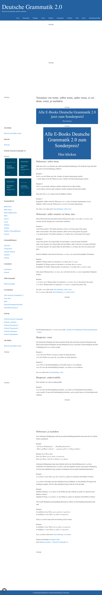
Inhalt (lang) (8, 209)
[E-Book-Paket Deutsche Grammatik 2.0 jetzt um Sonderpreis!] (67, 123)
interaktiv (7, 255)
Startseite (7, 145)
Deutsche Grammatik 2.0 (32, 7)
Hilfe (5, 301)
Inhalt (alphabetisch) (10, 213)
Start (17, 18)
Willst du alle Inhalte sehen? (13, 133)
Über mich (7, 298)
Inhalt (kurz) (8, 206)
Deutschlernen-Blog (94, 18)
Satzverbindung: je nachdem (62, 534)
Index (5, 216)
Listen (43, 18)
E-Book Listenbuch (10, 322)
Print (77, 18)
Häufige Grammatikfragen (12, 231)
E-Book (6, 234)
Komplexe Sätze (55, 539)
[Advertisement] (51, 40)
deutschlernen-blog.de (11, 307)
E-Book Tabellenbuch (11, 334)
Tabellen (50, 18)
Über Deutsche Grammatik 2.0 (13, 295)
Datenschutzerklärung (56, 593)
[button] (4, 590)
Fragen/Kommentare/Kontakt (13, 304)
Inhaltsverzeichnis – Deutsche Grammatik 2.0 (54, 542)
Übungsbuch (8, 248)
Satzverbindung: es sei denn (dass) (64, 292)
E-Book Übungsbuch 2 (11, 328)
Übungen (35, 18)
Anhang (6, 228)
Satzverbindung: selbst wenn (62, 209)
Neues (83, 18)
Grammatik (26, 18)
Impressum (66, 593)
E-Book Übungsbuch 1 (11, 325)
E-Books (69, 18)
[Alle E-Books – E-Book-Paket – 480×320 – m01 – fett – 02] (67, 159)
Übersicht (7, 245)
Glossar (6, 219)
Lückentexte (60, 18)
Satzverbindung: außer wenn (63, 289)
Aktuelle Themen (9, 252)
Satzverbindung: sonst (56, 372)
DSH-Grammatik (9, 284)
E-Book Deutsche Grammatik (13, 319)
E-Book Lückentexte (10, 331)
